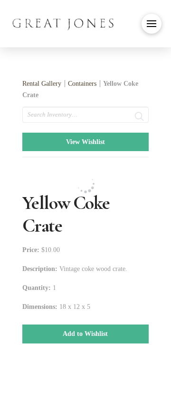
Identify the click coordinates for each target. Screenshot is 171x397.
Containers (82, 83)
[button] (152, 24)
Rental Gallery (41, 83)
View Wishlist (85, 141)
